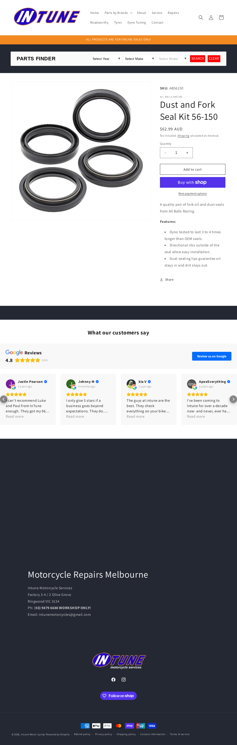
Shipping (183, 135)
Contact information (152, 734)
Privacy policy (103, 734)
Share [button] (169, 279)
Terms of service (179, 734)
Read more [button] (15, 416)
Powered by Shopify (58, 734)
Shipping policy (126, 734)
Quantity (166, 144)
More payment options (192, 193)
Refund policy (82, 734)
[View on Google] (10, 384)
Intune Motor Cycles (33, 734)
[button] (118, 13)
